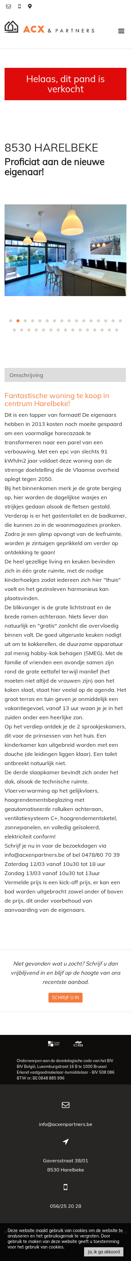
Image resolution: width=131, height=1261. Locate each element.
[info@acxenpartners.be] (9, 6)
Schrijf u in (65, 997)
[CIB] (78, 1044)
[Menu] (121, 30)
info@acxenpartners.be (65, 1124)
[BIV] (54, 1044)
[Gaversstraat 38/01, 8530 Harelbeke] (30, 6)
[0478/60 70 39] (20, 6)
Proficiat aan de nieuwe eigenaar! (54, 167)
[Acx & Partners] (49, 30)
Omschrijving (26, 375)
